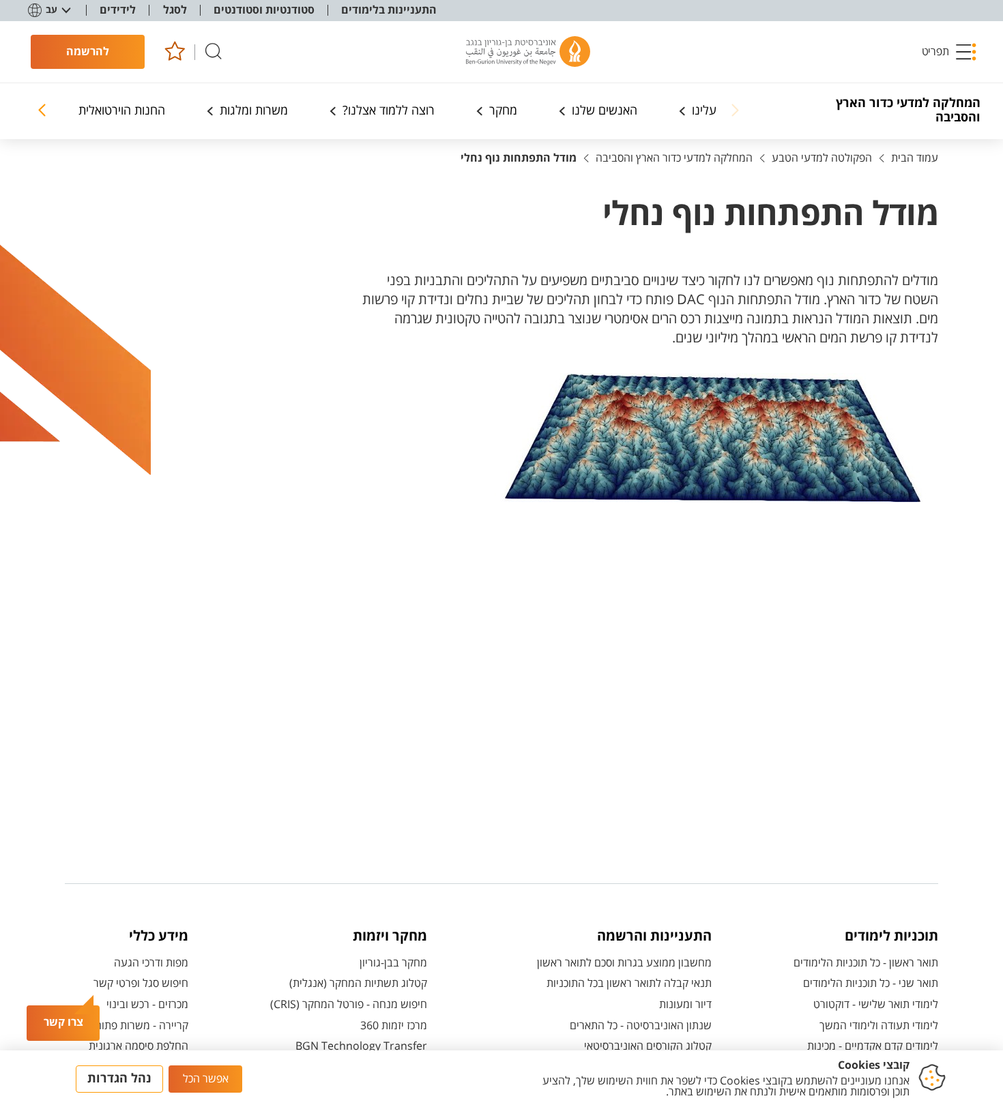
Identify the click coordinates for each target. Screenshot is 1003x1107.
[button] (949, 51)
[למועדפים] (174, 52)
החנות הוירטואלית (121, 111)
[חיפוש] (213, 52)
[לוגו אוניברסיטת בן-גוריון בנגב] (528, 52)
